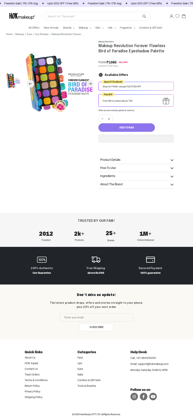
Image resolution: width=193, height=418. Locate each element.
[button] (136, 138)
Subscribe (97, 327)
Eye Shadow (42, 34)
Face (80, 357)
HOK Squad (31, 363)
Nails (80, 374)
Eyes (29, 34)
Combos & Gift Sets (89, 380)
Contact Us (31, 369)
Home (9, 34)
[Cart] (184, 16)
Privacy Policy (32, 391)
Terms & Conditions (36, 380)
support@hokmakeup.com (153, 364)
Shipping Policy (33, 397)
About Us (30, 357)
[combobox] (97, 16)
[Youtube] (153, 396)
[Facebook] (143, 396)
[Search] (103, 16)
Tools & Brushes (86, 385)
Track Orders (32, 374)
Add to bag (126, 127)
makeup (19, 34)
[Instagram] (134, 396)
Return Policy (32, 385)
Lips (79, 363)
